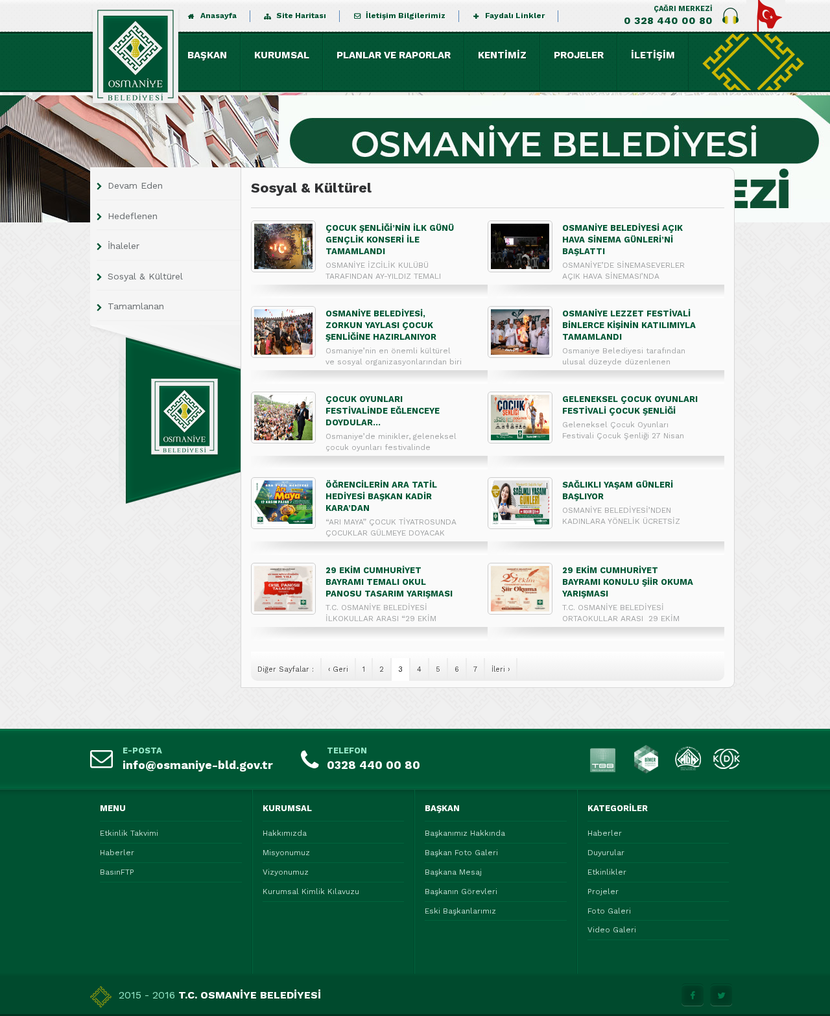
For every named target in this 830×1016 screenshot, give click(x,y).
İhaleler (123, 246)
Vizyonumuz (286, 872)
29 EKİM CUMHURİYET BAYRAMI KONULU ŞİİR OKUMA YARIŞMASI (627, 581)
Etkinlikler (606, 872)
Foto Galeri (609, 911)
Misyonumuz (286, 852)
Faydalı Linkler (515, 15)
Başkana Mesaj (453, 872)
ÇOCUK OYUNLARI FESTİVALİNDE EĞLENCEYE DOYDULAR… (383, 410)
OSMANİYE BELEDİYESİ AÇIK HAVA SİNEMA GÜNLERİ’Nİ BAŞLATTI (622, 239)
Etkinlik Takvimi (129, 833)
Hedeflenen (133, 216)
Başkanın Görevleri (461, 891)
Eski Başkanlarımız (460, 911)
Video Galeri (611, 929)
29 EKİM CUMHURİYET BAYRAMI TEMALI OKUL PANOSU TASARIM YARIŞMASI (389, 581)
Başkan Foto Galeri (461, 852)
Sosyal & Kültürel (145, 276)
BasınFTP (117, 872)
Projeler (603, 891)
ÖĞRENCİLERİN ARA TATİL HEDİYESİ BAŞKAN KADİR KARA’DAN (381, 496)
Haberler (117, 852)
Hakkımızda (285, 833)
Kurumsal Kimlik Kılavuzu (311, 891)
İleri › (501, 669)
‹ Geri (338, 669)
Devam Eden (135, 185)
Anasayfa (218, 15)
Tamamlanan (136, 306)
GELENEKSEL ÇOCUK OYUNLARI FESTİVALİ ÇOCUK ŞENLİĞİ (630, 405)
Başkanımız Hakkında (465, 833)
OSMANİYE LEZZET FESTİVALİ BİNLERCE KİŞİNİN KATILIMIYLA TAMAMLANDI (629, 325)
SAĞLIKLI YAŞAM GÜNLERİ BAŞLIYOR (617, 490)
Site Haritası (301, 15)
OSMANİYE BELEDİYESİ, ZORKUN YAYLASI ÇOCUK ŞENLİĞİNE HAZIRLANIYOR (381, 325)
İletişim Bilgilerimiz (405, 15)
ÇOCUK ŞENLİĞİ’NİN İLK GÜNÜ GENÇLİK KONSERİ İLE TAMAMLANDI (390, 239)
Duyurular (605, 852)
